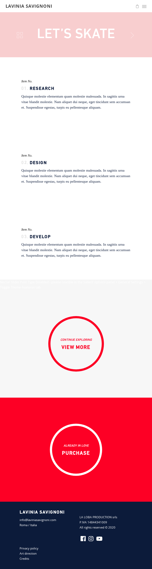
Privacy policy (29, 548)
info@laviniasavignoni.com (38, 520)
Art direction (28, 553)
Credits (24, 559)
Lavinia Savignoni (29, 6)
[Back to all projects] (20, 35)
